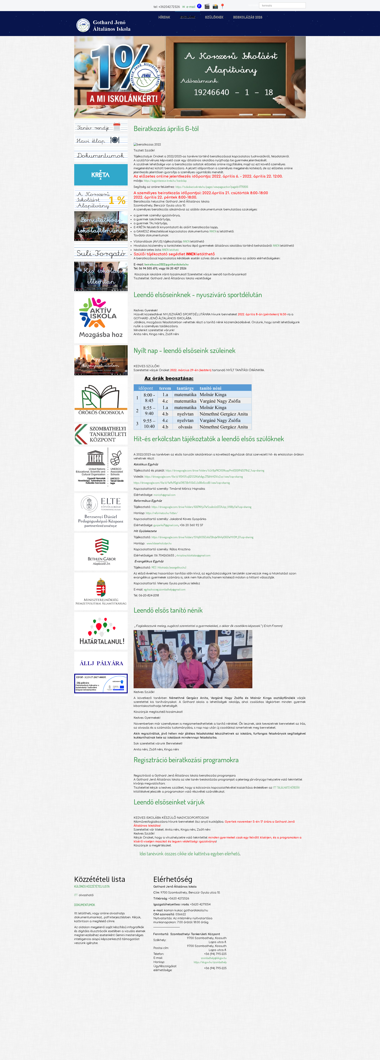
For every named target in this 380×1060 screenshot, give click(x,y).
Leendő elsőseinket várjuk (169, 801)
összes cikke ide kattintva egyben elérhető (202, 853)
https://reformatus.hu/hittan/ (162, 513)
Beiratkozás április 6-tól (166, 128)
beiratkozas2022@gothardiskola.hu (166, 264)
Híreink (164, 17)
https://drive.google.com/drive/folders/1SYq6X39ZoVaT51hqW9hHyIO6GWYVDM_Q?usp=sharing (202, 537)
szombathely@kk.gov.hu (214, 958)
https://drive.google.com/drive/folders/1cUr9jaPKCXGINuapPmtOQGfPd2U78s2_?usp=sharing (215, 470)
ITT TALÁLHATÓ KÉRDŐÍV (286, 787)
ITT (76, 895)
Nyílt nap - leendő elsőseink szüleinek (185, 350)
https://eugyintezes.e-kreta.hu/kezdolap (165, 180)
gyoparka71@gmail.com (166, 525)
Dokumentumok (84, 905)
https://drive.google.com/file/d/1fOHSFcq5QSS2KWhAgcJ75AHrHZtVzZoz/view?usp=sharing (194, 476)
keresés (253, 5)
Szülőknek (214, 17)
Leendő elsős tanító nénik (168, 609)
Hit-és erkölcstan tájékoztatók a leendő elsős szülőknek (209, 438)
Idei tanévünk (151, 853)
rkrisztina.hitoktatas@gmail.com (193, 555)
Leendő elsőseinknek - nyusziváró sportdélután (198, 294)
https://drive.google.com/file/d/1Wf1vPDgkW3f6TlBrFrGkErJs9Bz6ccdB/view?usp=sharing (182, 482)
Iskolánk (187, 17)
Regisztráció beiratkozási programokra (186, 759)
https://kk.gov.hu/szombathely (210, 962)
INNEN (213, 231)
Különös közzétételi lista (92, 886)
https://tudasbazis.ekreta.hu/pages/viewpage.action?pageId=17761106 (212, 186)
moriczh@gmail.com (165, 494)
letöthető (174, 249)
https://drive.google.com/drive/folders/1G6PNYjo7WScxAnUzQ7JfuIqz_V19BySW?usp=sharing (201, 507)
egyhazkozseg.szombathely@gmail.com (164, 589)
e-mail (190, 7)
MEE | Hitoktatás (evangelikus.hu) (169, 567)
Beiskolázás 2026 (247, 17)
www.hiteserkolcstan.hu (159, 543)
